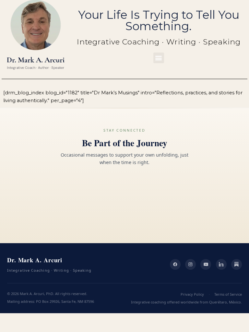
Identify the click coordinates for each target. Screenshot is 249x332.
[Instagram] (190, 264)
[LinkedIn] (221, 264)
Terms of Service (228, 294)
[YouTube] (205, 264)
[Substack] (236, 264)
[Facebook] (175, 264)
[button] (158, 58)
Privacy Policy (192, 294)
